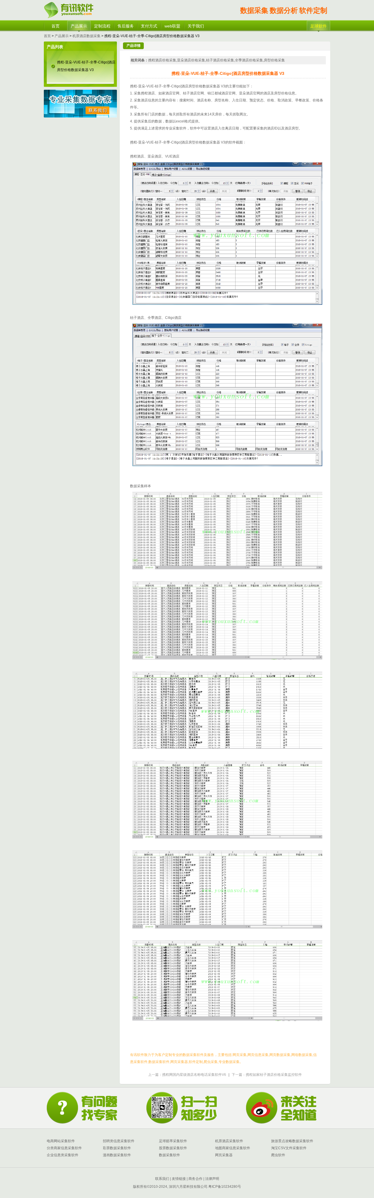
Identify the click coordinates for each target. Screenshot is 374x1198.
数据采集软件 (169, 1155)
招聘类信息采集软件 (118, 1141)
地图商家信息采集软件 (232, 1148)
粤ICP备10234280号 (224, 1187)
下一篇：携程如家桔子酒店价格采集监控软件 (267, 1075)
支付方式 (149, 26)
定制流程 (102, 26)
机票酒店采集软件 (229, 1141)
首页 (55, 26)
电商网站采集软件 (61, 1141)
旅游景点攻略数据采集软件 (292, 1141)
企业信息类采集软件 (62, 1155)
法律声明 (212, 1179)
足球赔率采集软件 (173, 1141)
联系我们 (162, 1179)
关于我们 (196, 26)
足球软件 (318, 26)
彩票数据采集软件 (117, 1148)
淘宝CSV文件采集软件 (289, 1148)
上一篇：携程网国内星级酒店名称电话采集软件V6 (187, 1075)
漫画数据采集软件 (117, 1155)
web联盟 (172, 26)
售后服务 (125, 26)
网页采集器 (224, 1155)
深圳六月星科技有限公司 (188, 1187)
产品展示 (79, 26)
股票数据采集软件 (173, 1148)
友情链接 (178, 1179)
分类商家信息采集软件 (64, 1148)
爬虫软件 (278, 1155)
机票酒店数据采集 (86, 36)
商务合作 (195, 1179)
